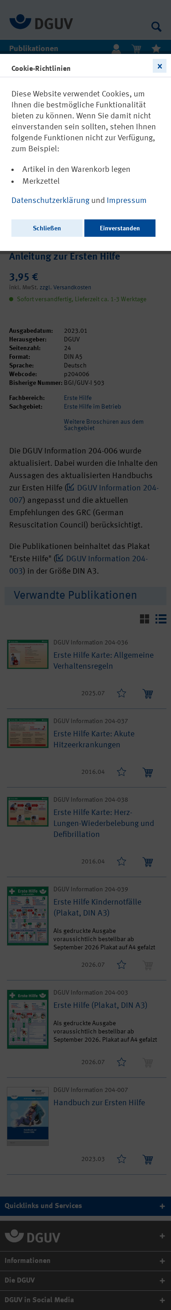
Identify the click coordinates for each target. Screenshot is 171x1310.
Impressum (127, 201)
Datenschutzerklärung (51, 201)
